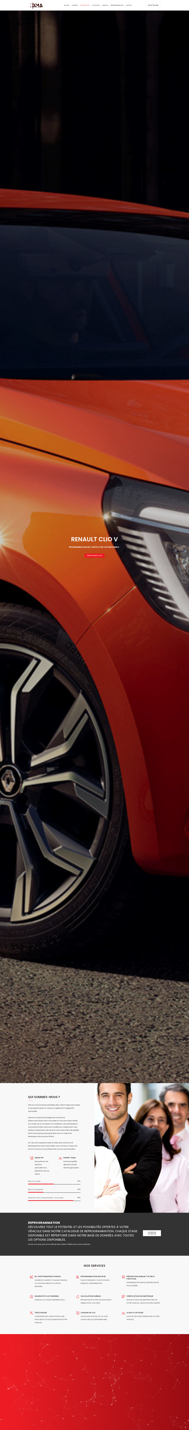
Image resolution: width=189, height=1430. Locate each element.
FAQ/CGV (105, 5)
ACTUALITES (96, 5)
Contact (129, 5)
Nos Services (85, 5)
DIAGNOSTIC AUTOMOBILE (47, 1296)
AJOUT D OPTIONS (134, 1312)
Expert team (69, 1157)
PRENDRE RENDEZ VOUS (94, 556)
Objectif (39, 1157)
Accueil (66, 5)
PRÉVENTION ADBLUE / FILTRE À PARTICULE (140, 1277)
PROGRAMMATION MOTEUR (93, 1276)
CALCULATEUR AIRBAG (91, 1296)
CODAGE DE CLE (88, 1312)
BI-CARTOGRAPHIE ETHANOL (48, 1276)
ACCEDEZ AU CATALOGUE (152, 1233)
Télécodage (41, 1312)
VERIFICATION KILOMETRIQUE (139, 1296)
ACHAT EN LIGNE (153, 5)
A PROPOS (75, 5)
